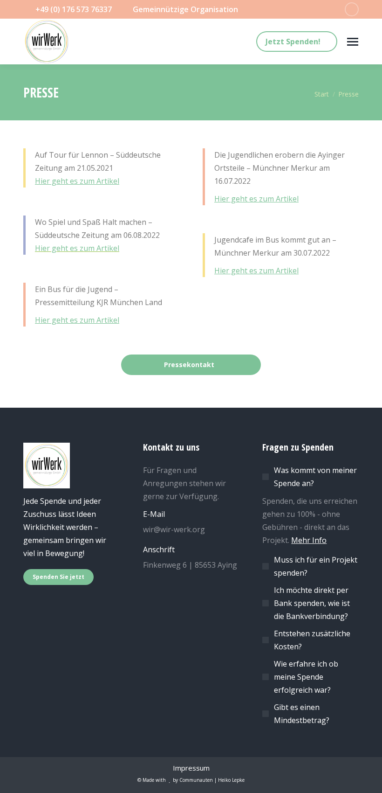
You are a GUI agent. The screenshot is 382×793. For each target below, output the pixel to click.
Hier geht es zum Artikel (77, 181)
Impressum (191, 767)
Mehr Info (309, 540)
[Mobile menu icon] (353, 42)
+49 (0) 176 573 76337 (73, 9)
